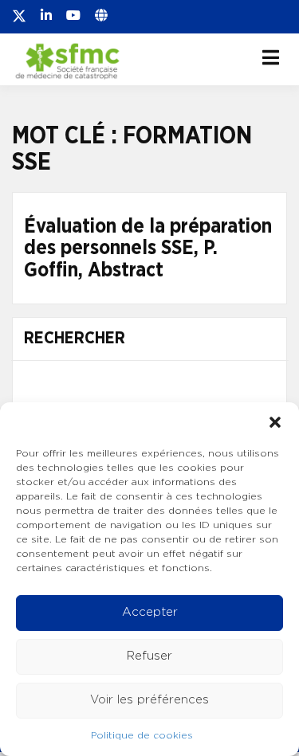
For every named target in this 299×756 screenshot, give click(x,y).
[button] (275, 422)
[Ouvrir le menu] (270, 57)
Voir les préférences (149, 700)
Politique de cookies (142, 735)
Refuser (149, 656)
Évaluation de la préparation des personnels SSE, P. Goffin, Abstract (148, 248)
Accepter (150, 612)
